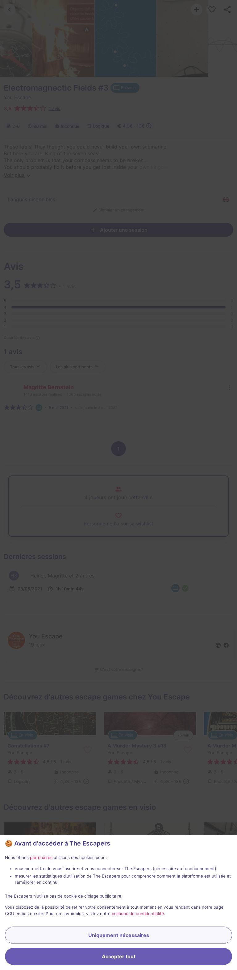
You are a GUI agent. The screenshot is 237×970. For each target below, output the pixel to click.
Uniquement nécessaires (118, 935)
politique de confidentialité (138, 913)
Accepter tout (118, 956)
